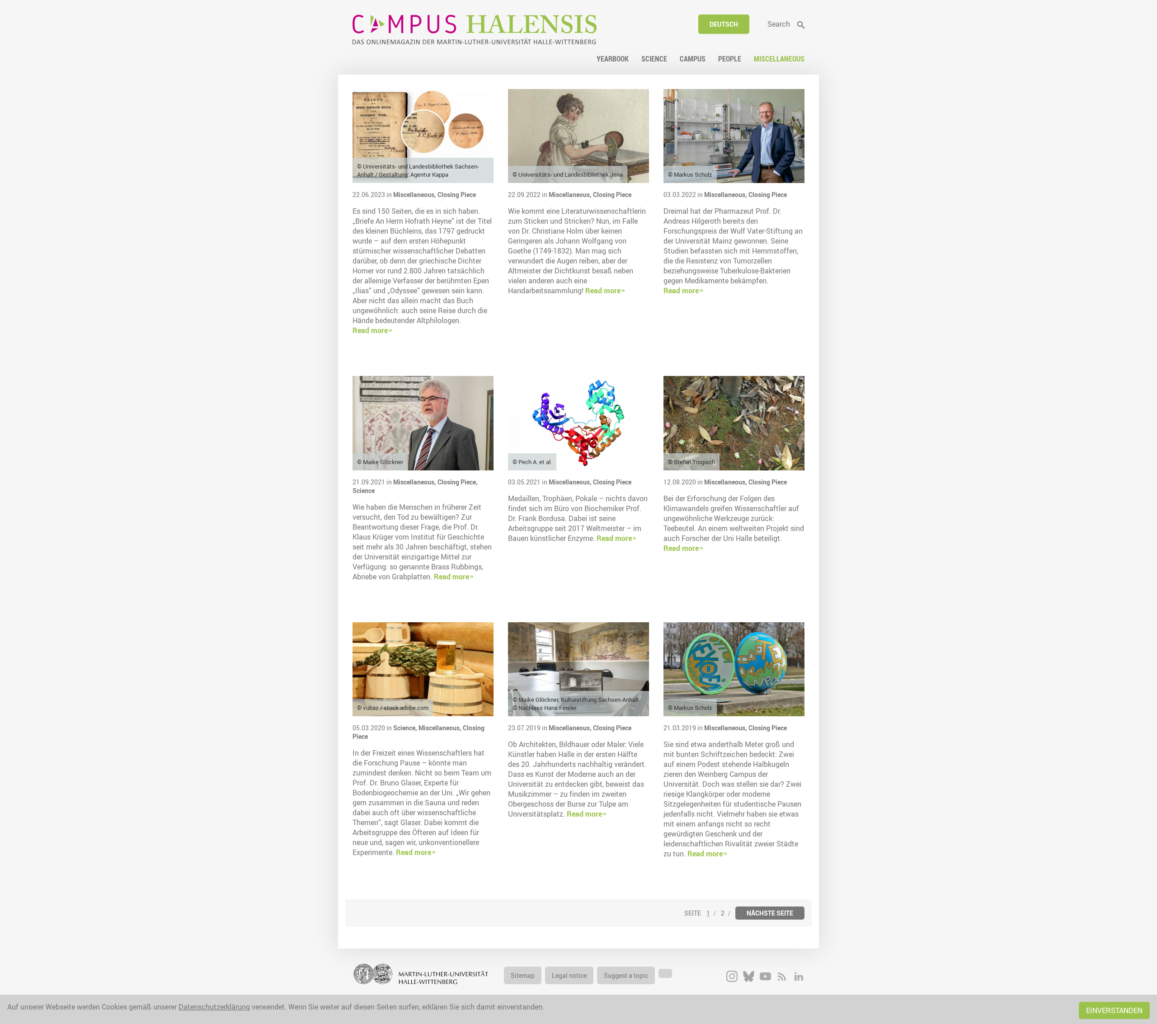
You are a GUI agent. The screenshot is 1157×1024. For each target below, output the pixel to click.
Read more (370, 330)
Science (364, 490)
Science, (406, 727)
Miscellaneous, (415, 194)
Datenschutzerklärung (214, 1007)
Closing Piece (456, 194)
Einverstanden (1114, 1010)
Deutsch (724, 24)
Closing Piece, (457, 482)
